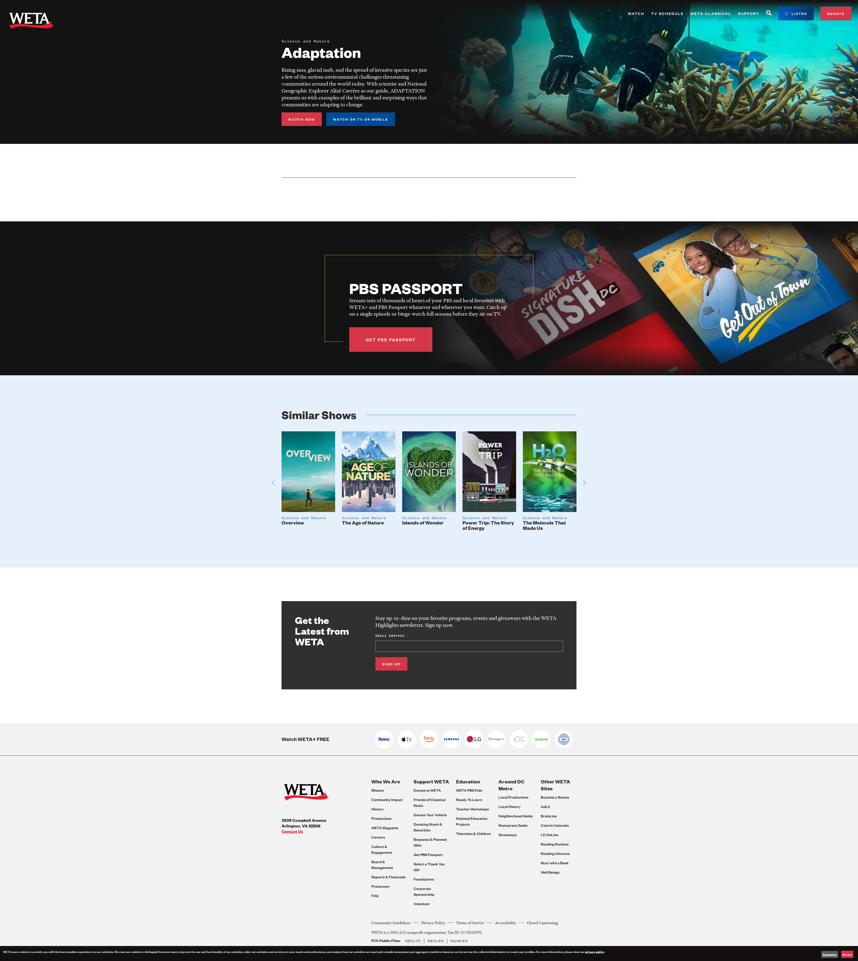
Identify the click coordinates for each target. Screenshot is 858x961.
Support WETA (431, 781)
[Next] (584, 482)
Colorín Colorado (555, 825)
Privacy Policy (433, 922)
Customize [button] (829, 954)
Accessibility (505, 922)
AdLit (545, 806)
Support (748, 13)
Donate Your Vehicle (430, 814)
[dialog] (429, 953)
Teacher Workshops (472, 809)
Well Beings (550, 872)
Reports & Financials (388, 876)
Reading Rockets (555, 844)
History (377, 809)
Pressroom (380, 886)
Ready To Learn (469, 799)
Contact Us (292, 831)
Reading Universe (555, 853)
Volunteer (422, 903)
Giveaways (507, 834)
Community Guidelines (391, 922)
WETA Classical (710, 13)
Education (468, 781)
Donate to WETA (427, 790)
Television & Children (473, 833)
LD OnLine (549, 834)
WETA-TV (413, 940)
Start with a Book (555, 862)
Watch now (301, 119)
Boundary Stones (555, 797)
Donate (836, 13)
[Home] (31, 22)
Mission (377, 790)
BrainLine (549, 815)
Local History (509, 806)
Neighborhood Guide (515, 815)
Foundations (424, 879)
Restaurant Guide (513, 825)
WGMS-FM (459, 940)
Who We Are (385, 781)
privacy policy (594, 951)
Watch (636, 13)
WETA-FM (435, 940)
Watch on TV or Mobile (360, 119)
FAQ (375, 895)
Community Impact (387, 799)
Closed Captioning (542, 922)
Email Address (389, 636)
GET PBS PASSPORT (391, 339)
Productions (381, 818)
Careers (378, 837)
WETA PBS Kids (469, 790)
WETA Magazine (384, 827)
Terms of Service (470, 922)
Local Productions (513, 797)
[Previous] (273, 482)
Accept (847, 954)
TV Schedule (667, 13)
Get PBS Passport (428, 854)
